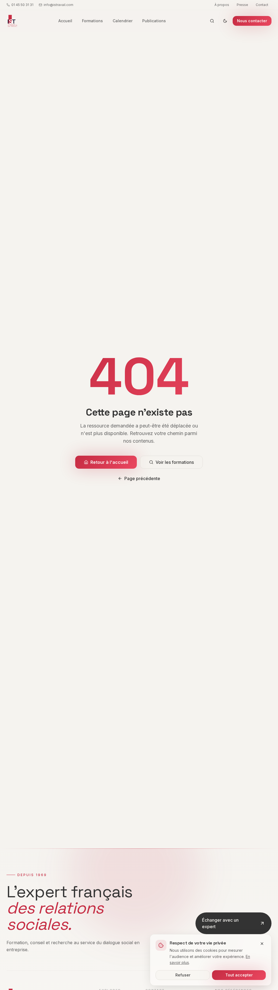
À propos (221, 5)
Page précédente (142, 478)
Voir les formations (175, 462)
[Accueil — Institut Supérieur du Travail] (12, 20)
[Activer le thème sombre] (225, 20)
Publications (154, 20)
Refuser (182, 975)
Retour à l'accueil (109, 462)
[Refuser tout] (262, 943)
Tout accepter (239, 975)
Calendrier (122, 20)
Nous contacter (252, 20)
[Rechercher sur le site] (212, 20)
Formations (92, 20)
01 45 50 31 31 (22, 5)
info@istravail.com (58, 5)
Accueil (65, 20)
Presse (242, 5)
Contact (262, 5)
